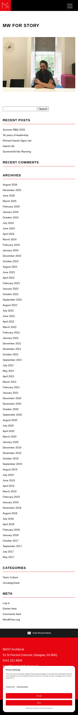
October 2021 (11, 354)
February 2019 (11, 496)
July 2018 (8, 518)
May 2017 (8, 557)
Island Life (9, 146)
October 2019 (11, 458)
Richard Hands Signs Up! (17, 140)
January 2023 (11, 288)
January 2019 (11, 502)
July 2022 (8, 310)
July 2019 (8, 474)
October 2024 (11, 217)
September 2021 (12, 359)
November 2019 (12, 453)
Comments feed (12, 614)
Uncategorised (11, 582)
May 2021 (8, 370)
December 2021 (12, 343)
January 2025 (11, 212)
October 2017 (11, 540)
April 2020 (8, 431)
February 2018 (11, 529)
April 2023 (8, 277)
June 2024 (9, 228)
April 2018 (8, 524)
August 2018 (10, 513)
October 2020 (11, 409)
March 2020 (10, 436)
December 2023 (12, 255)
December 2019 (12, 447)
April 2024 (8, 233)
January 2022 (11, 338)
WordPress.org (11, 619)
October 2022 (11, 294)
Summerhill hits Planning (17, 151)
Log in (6, 603)
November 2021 (12, 348)
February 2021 (11, 387)
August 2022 (10, 305)
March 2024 (10, 239)
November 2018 (12, 507)
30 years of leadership (15, 135)
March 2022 (10, 327)
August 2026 (10, 184)
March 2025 (10, 201)
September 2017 (12, 546)
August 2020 (10, 420)
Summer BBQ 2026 (14, 129)
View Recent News (39, 633)
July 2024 (8, 222)
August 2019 (10, 469)
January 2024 (11, 250)
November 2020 (12, 403)
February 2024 (11, 244)
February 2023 (11, 283)
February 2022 (11, 332)
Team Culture (10, 577)
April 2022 (8, 321)
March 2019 (10, 491)
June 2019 (9, 480)
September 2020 (12, 414)
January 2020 (11, 442)
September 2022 (12, 299)
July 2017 (8, 551)
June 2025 (9, 195)
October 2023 (11, 261)
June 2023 (9, 272)
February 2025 (11, 206)
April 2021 (8, 376)
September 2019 (12, 463)
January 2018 (11, 535)
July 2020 (8, 425)
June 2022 (9, 316)
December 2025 (12, 190)
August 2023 (10, 266)
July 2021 (8, 365)
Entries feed (10, 608)
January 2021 (11, 392)
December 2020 (12, 398)
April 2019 (8, 485)
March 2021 (10, 381)
